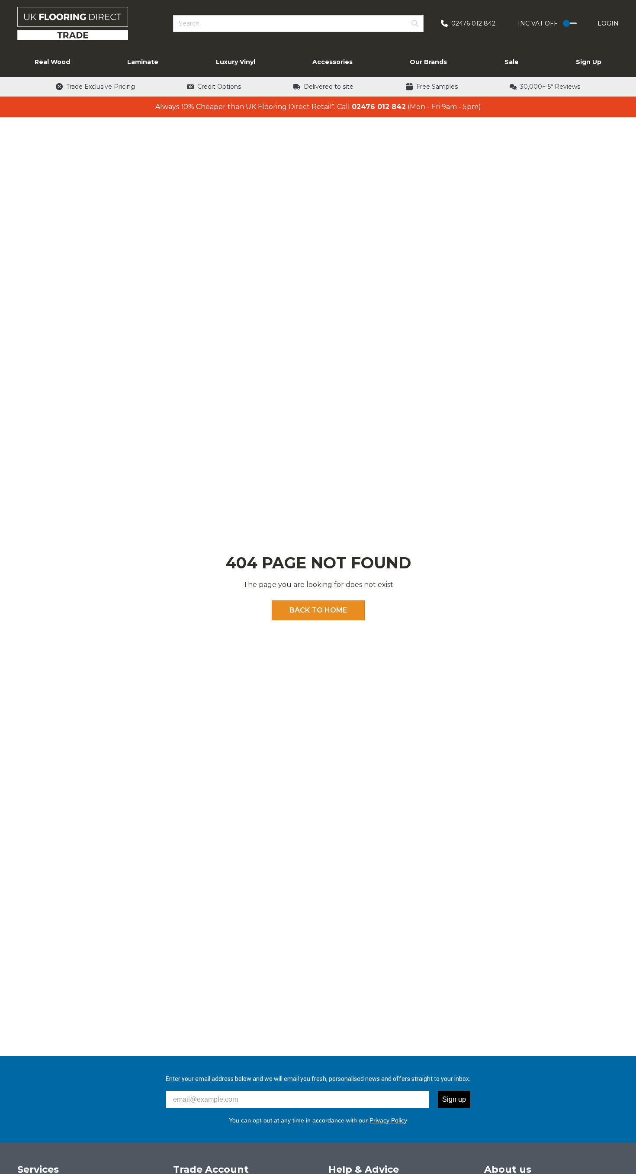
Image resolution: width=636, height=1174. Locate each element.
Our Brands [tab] (428, 62)
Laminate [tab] (142, 62)
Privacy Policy (388, 1120)
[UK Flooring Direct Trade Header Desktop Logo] (72, 23)
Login (608, 23)
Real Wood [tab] (52, 62)
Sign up (454, 1099)
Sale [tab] (511, 62)
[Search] (414, 23)
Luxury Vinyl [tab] (235, 62)
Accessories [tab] (332, 62)
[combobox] (298, 23)
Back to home (318, 610)
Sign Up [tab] (588, 62)
